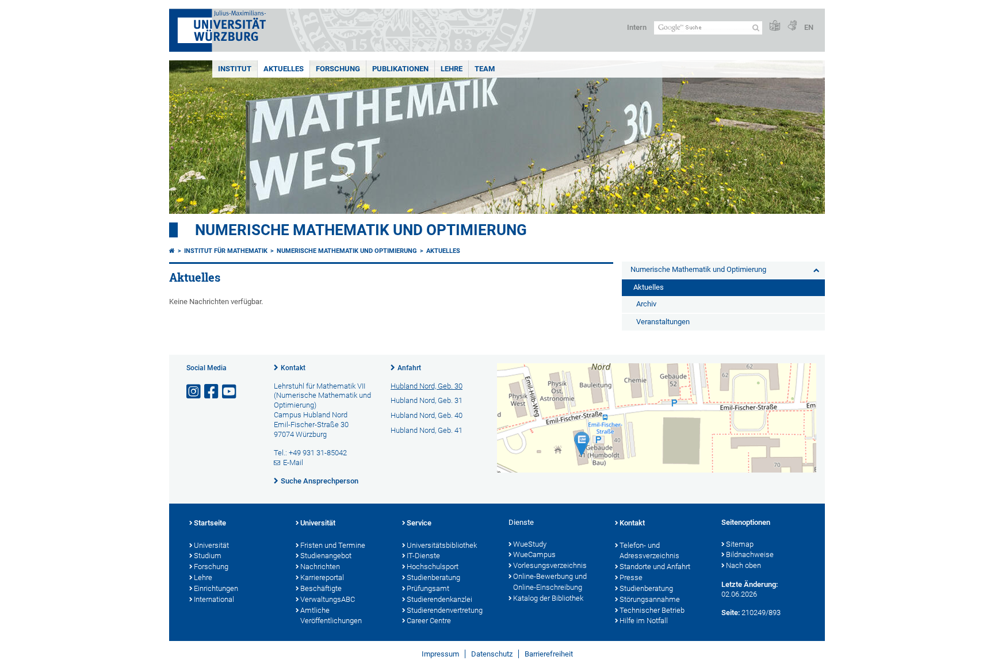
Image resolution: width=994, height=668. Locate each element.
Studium (207, 555)
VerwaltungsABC (327, 599)
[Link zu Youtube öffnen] (230, 392)
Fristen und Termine (332, 545)
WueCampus (534, 554)
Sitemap (740, 544)
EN (808, 27)
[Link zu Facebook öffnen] (212, 392)
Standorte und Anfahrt (655, 566)
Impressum (440, 654)
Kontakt (293, 368)
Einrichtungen (216, 588)
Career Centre (429, 620)
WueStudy (529, 544)
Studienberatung (433, 577)
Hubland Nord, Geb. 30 (426, 386)
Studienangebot (325, 555)
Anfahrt (409, 368)
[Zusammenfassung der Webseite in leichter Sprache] (775, 26)
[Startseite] (172, 251)
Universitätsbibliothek (442, 545)
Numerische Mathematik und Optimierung (361, 230)
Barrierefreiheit (549, 654)
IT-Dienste (423, 555)
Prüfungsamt (428, 588)
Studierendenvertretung (445, 610)
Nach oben (743, 565)
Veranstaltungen (663, 321)
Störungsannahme (650, 599)
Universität (211, 545)
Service (419, 523)
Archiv (646, 304)
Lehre (451, 68)
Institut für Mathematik (225, 251)
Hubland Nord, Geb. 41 (426, 430)
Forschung (338, 68)
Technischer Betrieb (652, 610)
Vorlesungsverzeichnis (550, 565)
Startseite (210, 523)
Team (485, 68)
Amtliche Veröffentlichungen (331, 615)
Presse (631, 577)
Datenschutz (492, 654)
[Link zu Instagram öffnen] (194, 392)
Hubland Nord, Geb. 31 (426, 400)
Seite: (730, 612)
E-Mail (293, 462)
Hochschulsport (432, 566)
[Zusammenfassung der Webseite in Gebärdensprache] (792, 26)
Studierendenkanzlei (439, 599)
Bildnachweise (750, 554)
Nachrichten (320, 566)
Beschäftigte (321, 588)
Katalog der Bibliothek (548, 598)
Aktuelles (283, 68)
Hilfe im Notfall (644, 620)
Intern (637, 27)
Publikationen (400, 68)
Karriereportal (322, 577)
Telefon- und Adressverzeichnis (649, 550)
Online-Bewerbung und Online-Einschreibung (550, 582)
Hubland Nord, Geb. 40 (426, 415)
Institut (234, 68)
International (214, 599)
